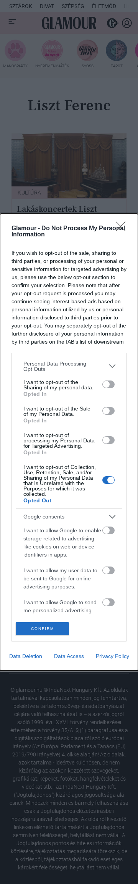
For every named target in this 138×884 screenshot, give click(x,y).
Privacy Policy (112, 656)
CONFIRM (42, 628)
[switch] (108, 384)
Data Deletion (25, 656)
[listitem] (69, 366)
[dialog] (69, 442)
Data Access (69, 656)
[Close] (123, 228)
